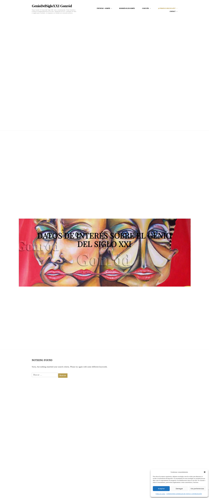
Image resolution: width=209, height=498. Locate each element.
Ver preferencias (197, 488)
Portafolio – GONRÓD (103, 8)
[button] (205, 472)
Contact (172, 11)
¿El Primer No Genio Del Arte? (166, 8)
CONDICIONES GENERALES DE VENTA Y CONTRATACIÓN (184, 494)
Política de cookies (160, 494)
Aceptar (161, 488)
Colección (145, 8)
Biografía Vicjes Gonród (127, 8)
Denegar (179, 488)
